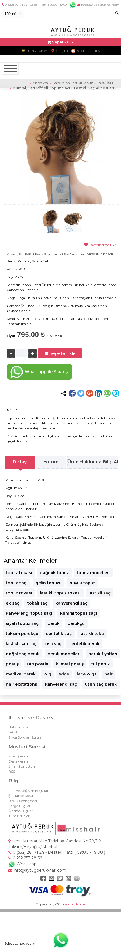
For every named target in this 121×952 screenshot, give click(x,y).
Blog (79, 50)
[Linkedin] (98, 393)
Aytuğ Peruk (75, 904)
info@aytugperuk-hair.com (99, 4)
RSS (11, 771)
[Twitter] (81, 393)
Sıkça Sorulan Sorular (25, 737)
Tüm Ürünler (36, 50)
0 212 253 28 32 (27, 857)
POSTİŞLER (107, 83)
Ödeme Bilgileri (20, 811)
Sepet (58, 42)
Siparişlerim (18, 756)
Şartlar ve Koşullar (23, 795)
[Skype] (116, 393)
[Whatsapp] (107, 393)
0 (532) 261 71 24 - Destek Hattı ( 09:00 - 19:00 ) (36, 4)
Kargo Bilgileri (19, 806)
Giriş (95, 50)
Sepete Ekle (62, 353)
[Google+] (89, 393)
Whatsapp (26, 863)
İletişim (61, 50)
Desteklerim (18, 761)
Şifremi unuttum (22, 766)
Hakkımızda (18, 727)
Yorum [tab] (51, 462)
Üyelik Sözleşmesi (22, 801)
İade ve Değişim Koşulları (28, 790)
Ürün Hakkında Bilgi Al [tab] (93, 462)
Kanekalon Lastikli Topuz (73, 83)
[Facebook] (72, 393)
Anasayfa (40, 83)
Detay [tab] (20, 462)
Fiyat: (11, 336)
